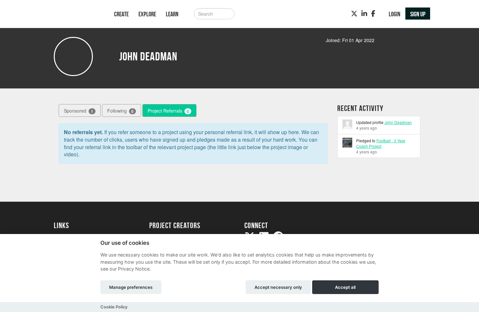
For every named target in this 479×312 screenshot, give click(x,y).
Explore (147, 14)
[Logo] (75, 14)
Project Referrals (168, 110)
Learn (172, 14)
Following (120, 110)
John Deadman (398, 122)
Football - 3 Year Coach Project (380, 143)
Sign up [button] (418, 14)
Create (121, 14)
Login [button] (394, 14)
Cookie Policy (113, 306)
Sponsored (78, 110)
